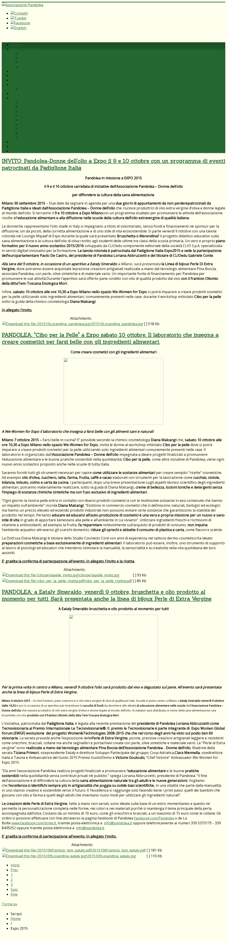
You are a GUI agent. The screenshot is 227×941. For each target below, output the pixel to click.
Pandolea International (31, 146)
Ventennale (21, 151)
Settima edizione (35, 128)
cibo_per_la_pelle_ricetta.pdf (108, 580)
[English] (18, 27)
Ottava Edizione (34, 133)
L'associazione (23, 49)
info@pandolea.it (118, 823)
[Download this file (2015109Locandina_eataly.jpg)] (44, 856)
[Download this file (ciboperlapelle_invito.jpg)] (40, 575)
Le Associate (31, 58)
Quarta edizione (34, 115)
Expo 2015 (20, 93)
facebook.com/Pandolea (154, 818)
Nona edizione (32, 137)
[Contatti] (19, 13)
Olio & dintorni (24, 80)
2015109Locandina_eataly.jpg (111, 856)
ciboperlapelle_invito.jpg (99, 575)
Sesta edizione (32, 124)
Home (16, 44)
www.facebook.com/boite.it (34, 823)
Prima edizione (33, 102)
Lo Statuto (29, 62)
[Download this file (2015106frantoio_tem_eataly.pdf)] (47, 850)
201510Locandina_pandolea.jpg (117, 323)
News (15, 84)
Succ (14, 889)
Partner (26, 66)
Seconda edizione (35, 106)
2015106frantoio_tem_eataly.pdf (119, 850)
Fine (14, 894)
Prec (14, 870)
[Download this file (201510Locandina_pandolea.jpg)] (46, 323)
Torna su (9, 904)
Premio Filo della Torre (31, 97)
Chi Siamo (29, 53)
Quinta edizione (34, 120)
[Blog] (19, 18)
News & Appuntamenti (40, 89)
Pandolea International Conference (42, 142)
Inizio (15, 865)
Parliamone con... (26, 71)
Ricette (17, 75)
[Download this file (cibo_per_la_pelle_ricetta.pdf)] (43, 580)
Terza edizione (32, 111)
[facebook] (20, 23)
